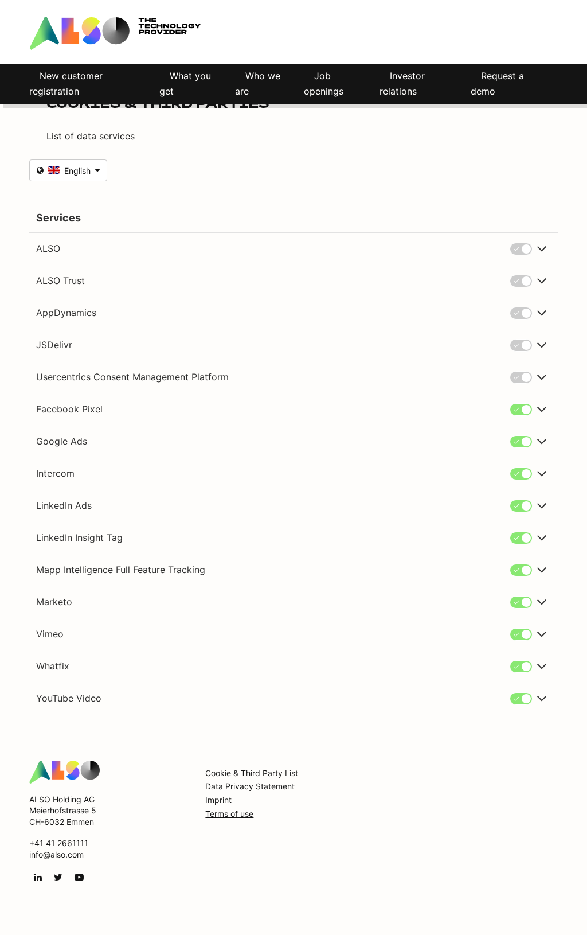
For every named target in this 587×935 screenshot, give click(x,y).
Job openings (323, 83)
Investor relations (402, 83)
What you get (185, 83)
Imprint (218, 800)
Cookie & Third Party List (251, 773)
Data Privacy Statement (250, 786)
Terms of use (229, 814)
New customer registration (66, 83)
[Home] (64, 771)
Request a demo (497, 83)
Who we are (257, 83)
